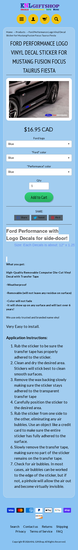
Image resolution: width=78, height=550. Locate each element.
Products (20, 32)
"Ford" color (39, 152)
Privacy (20, 531)
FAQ (59, 531)
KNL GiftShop (37, 541)
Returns (47, 526)
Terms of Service (41, 531)
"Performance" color (39, 166)
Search (14, 526)
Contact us (30, 526)
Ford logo (39, 138)
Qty (39, 180)
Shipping (62, 526)
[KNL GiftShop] (39, 7)
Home (9, 32)
